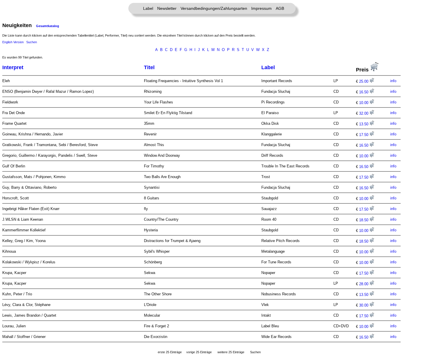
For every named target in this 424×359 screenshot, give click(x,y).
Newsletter (167, 8)
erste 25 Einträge (170, 352)
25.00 (364, 81)
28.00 (364, 284)
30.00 (364, 305)
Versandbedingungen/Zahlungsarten (214, 8)
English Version (13, 42)
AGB (280, 8)
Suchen (31, 42)
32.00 (364, 113)
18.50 (364, 220)
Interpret (12, 67)
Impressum (261, 8)
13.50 (364, 124)
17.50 (364, 135)
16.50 (364, 92)
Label (148, 8)
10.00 (364, 103)
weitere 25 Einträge (230, 352)
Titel (149, 67)
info (393, 81)
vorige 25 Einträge (199, 352)
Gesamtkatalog (47, 26)
